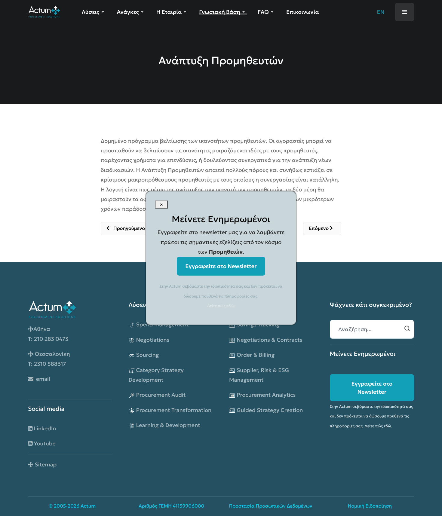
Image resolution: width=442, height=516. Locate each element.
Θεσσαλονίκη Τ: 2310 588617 (49, 358)
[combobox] (372, 329)
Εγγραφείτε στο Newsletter (371, 387)
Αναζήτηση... (407, 328)
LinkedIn (44, 428)
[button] (94, 12)
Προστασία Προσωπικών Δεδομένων (270, 506)
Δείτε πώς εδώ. (378, 426)
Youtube (44, 443)
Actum (88, 506)
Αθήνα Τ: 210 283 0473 (48, 333)
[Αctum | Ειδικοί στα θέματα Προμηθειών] (44, 11)
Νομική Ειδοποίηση (370, 506)
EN (381, 11)
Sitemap (45, 464)
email (41, 378)
